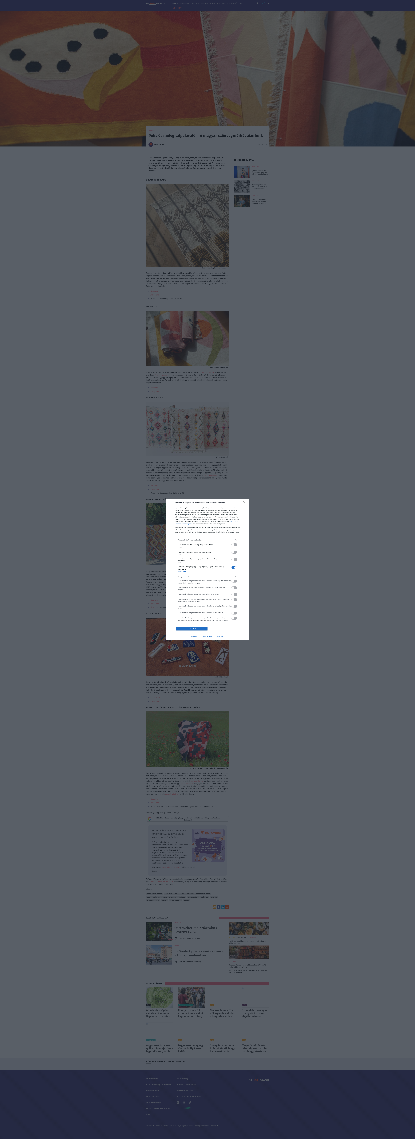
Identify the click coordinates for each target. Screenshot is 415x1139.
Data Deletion (195, 636)
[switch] (234, 544)
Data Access (207, 636)
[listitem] (207, 540)
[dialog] (207, 569)
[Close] (245, 503)
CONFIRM (192, 629)
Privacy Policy (219, 636)
